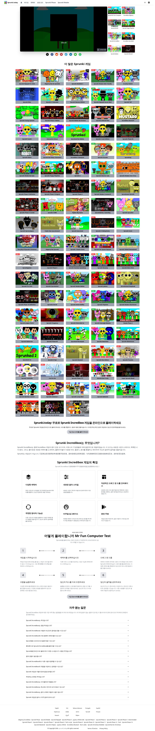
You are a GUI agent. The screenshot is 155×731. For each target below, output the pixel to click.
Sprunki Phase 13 (127, 722)
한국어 (77, 712)
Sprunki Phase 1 (90, 720)
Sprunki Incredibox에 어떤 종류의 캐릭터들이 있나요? (43, 636)
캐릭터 (33, 3)
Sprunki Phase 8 (59, 722)
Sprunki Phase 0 (67, 720)
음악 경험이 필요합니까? (34, 656)
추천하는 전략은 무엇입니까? (35, 677)
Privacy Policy (104, 728)
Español (98, 708)
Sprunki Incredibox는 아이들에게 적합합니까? (41, 682)
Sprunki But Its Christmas (113, 725)
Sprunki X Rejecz (51, 725)
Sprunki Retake (63, 3)
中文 (67, 708)
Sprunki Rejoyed (56, 720)
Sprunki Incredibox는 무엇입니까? (37, 620)
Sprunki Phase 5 (27, 722)
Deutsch (57, 715)
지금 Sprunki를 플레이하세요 (78, 432)
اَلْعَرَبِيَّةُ (67, 715)
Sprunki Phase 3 (112, 720)
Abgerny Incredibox (24, 720)
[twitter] (47, 54)
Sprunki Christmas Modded (96, 725)
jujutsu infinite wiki (78, 720)
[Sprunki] (5, 2)
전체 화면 (103, 50)
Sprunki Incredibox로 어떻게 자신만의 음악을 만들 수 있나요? (46, 631)
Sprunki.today (13, 3)
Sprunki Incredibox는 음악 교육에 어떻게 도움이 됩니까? (44, 692)
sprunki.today (63, 728)
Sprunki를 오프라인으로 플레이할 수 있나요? (40, 641)
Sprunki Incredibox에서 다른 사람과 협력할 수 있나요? (44, 661)
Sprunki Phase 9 (78, 722)
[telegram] (66, 54)
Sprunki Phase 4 (122, 720)
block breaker (132, 720)
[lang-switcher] (149, 2)
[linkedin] (70, 54)
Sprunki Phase (50, 3)
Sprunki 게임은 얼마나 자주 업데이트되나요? (40, 697)
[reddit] (56, 54)
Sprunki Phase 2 (101, 720)
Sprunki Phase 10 (89, 722)
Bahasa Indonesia (77, 708)
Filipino (77, 715)
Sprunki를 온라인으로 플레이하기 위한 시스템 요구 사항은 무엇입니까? (49, 651)
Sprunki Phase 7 (49, 722)
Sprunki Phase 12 (112, 722)
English (57, 708)
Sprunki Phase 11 (100, 722)
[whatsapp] (80, 54)
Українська (57, 712)
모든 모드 (40, 3)
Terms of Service (92, 728)
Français (98, 712)
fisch (119, 722)
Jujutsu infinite (61, 725)
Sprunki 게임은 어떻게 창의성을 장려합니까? (40, 672)
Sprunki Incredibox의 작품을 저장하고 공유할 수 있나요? (44, 667)
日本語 (67, 712)
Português (87, 708)
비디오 (26, 3)
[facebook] (52, 54)
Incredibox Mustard (73, 725)
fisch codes (83, 725)
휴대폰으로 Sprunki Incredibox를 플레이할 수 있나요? (43, 646)
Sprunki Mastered (39, 725)
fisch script (68, 722)
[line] (75, 54)
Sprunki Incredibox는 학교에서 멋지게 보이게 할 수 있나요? (45, 687)
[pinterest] (61, 54)
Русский (88, 712)
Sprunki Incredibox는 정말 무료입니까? (39, 626)
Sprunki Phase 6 (38, 722)
